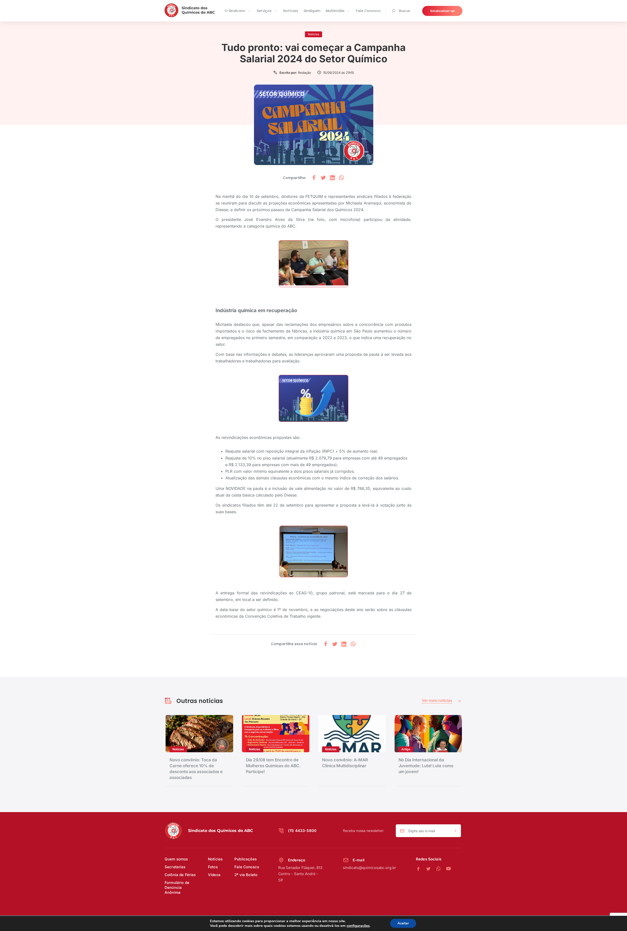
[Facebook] (421, 869)
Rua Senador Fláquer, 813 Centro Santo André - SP (300, 873)
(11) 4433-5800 (302, 830)
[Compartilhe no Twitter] (323, 178)
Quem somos (176, 859)
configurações (358, 925)
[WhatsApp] (441, 869)
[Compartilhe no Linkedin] (332, 178)
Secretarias (175, 867)
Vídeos (214, 874)
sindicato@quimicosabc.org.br (369, 867)
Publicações (245, 859)
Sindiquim (311, 10)
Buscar (404, 11)
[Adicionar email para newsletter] (455, 831)
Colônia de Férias (180, 874)
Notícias (290, 10)
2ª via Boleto (245, 874)
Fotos (213, 867)
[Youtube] (448, 869)
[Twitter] (431, 869)
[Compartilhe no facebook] (314, 178)
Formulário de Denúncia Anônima (177, 887)
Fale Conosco (368, 10)
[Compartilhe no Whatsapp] (341, 178)
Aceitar (403, 923)
